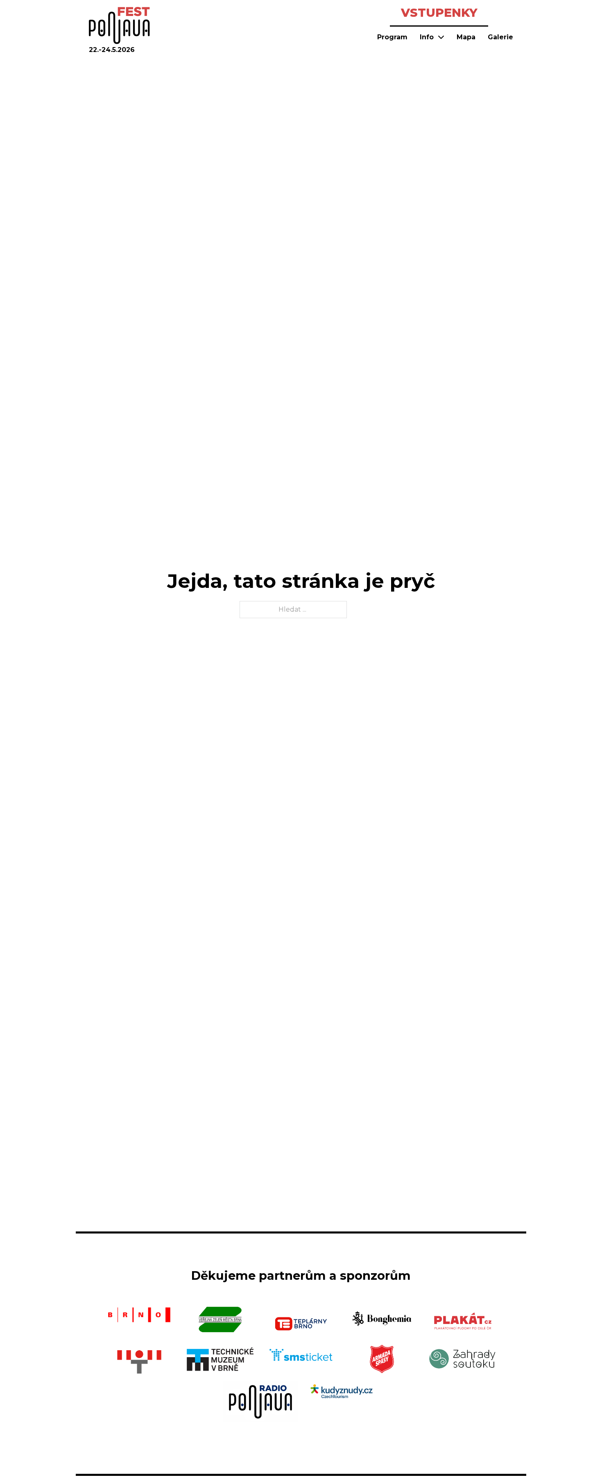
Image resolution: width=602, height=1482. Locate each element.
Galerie (500, 37)
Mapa (466, 37)
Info (427, 37)
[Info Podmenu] (441, 37)
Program (392, 37)
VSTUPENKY (439, 12)
